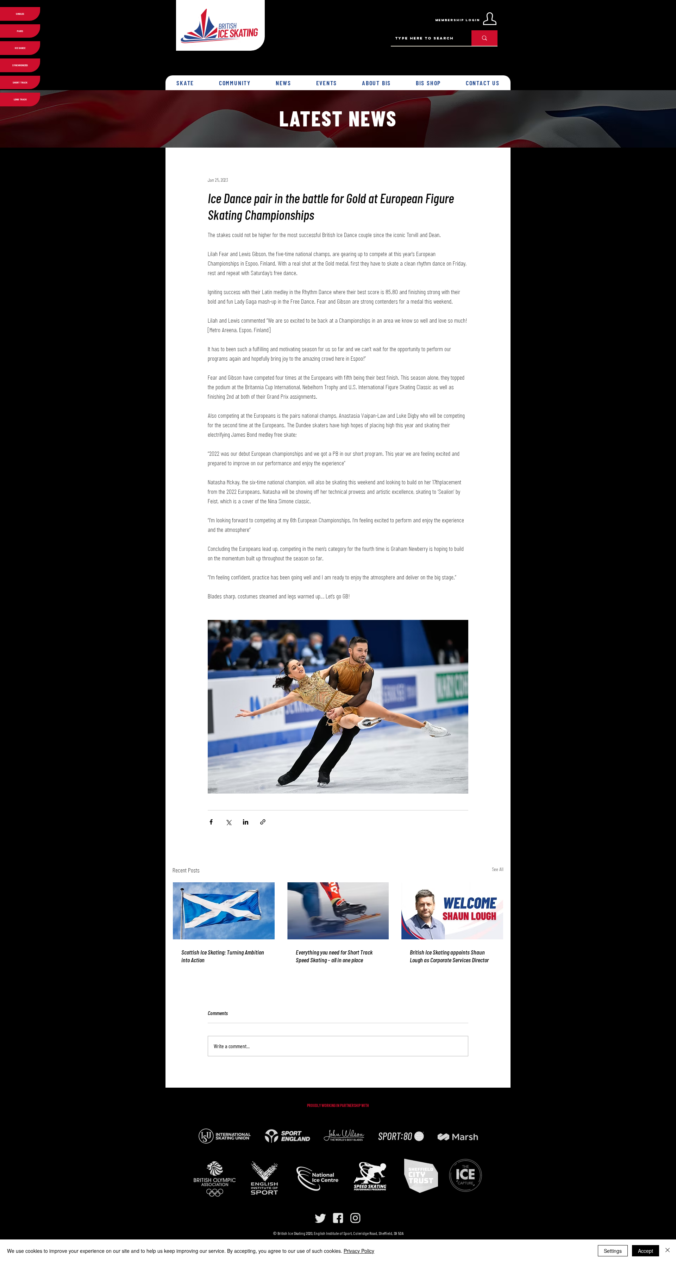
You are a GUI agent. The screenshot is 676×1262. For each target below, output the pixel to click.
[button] (185, 82)
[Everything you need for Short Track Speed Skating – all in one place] (338, 910)
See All (497, 869)
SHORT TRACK (20, 82)
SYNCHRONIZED (20, 65)
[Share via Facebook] (211, 822)
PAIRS (20, 31)
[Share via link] (262, 822)
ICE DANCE (20, 48)
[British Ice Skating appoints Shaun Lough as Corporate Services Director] (452, 910)
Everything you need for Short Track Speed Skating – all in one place (334, 956)
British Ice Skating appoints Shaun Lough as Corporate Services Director (449, 956)
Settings (613, 1250)
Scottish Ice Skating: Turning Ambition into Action (222, 956)
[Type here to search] (484, 38)
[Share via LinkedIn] (245, 822)
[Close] (667, 1250)
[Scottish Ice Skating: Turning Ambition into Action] (224, 910)
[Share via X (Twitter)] (228, 822)
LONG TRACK (20, 99)
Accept (645, 1250)
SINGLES (20, 13)
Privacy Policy (359, 1250)
